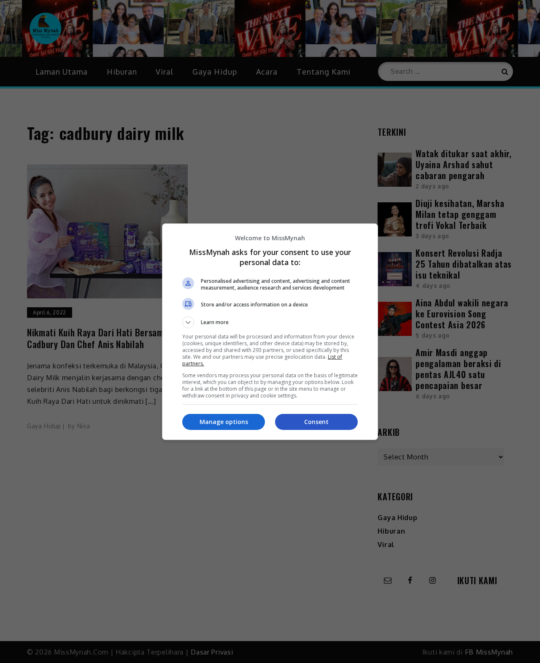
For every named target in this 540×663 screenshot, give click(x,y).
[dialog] (270, 331)
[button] (270, 322)
